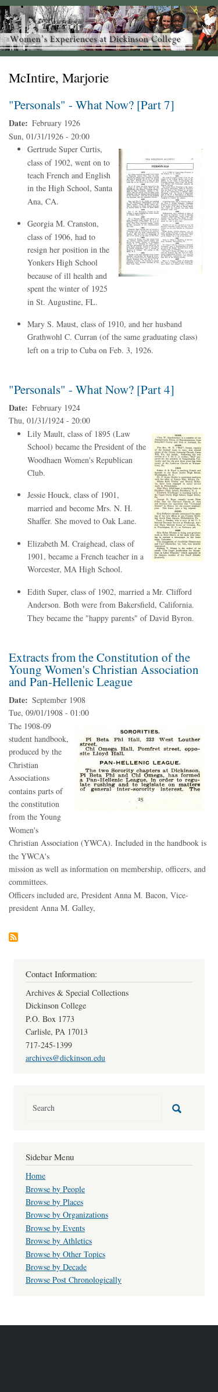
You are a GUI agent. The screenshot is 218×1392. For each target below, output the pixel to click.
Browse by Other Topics (65, 1254)
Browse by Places (54, 1201)
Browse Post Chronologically (73, 1279)
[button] (161, 211)
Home (35, 1175)
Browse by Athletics (59, 1240)
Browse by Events (55, 1227)
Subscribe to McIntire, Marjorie (13, 937)
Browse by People (55, 1188)
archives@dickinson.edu (65, 1057)
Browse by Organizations (67, 1214)
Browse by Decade (56, 1266)
